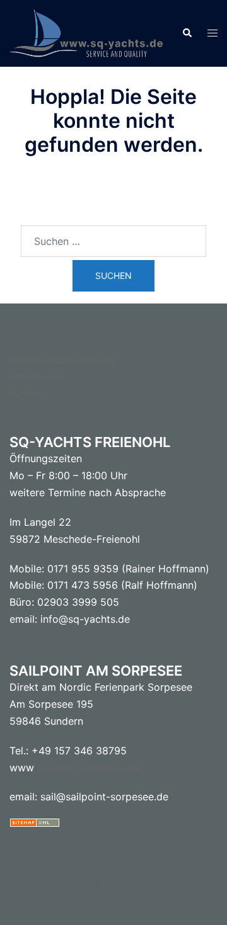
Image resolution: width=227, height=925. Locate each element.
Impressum (35, 376)
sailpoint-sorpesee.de (88, 767)
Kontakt (27, 393)
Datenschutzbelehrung (63, 359)
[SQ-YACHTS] (86, 32)
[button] (187, 33)
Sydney (113, 903)
